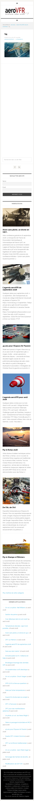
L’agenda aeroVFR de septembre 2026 (12, 288)
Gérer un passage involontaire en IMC (17, 722)
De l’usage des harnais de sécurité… (16, 757)
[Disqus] (17, 86)
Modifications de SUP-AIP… (14, 764)
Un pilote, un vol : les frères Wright (16, 715)
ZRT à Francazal (10, 704)
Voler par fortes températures (15, 690)
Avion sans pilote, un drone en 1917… (17, 633)
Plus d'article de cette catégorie (13, 593)
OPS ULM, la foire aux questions (16, 683)
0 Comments (19, 39)
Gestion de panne (11, 614)
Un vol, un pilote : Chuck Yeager (15, 676)
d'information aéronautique (14, 772)
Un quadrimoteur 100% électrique (16, 669)
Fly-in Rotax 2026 (10, 450)
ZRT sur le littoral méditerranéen (16, 743)
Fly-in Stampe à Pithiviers (14, 557)
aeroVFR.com (26, 772)
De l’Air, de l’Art (9, 507)
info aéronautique (24, 778)
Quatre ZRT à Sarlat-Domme (15, 736)
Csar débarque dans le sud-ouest (16, 619)
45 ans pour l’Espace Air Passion (16, 346)
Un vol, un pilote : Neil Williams (15, 607)
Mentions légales (24, 796)
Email (4, 187)
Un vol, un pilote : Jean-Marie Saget (17, 750)
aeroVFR (17, 11)
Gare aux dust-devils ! (12, 651)
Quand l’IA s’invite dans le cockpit (16, 697)
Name (4, 181)
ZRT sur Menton (10, 640)
